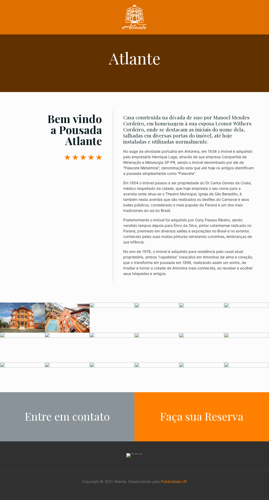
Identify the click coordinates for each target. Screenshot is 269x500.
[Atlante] (134, 17)
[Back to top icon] (243, 489)
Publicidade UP (174, 481)
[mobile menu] (246, 17)
